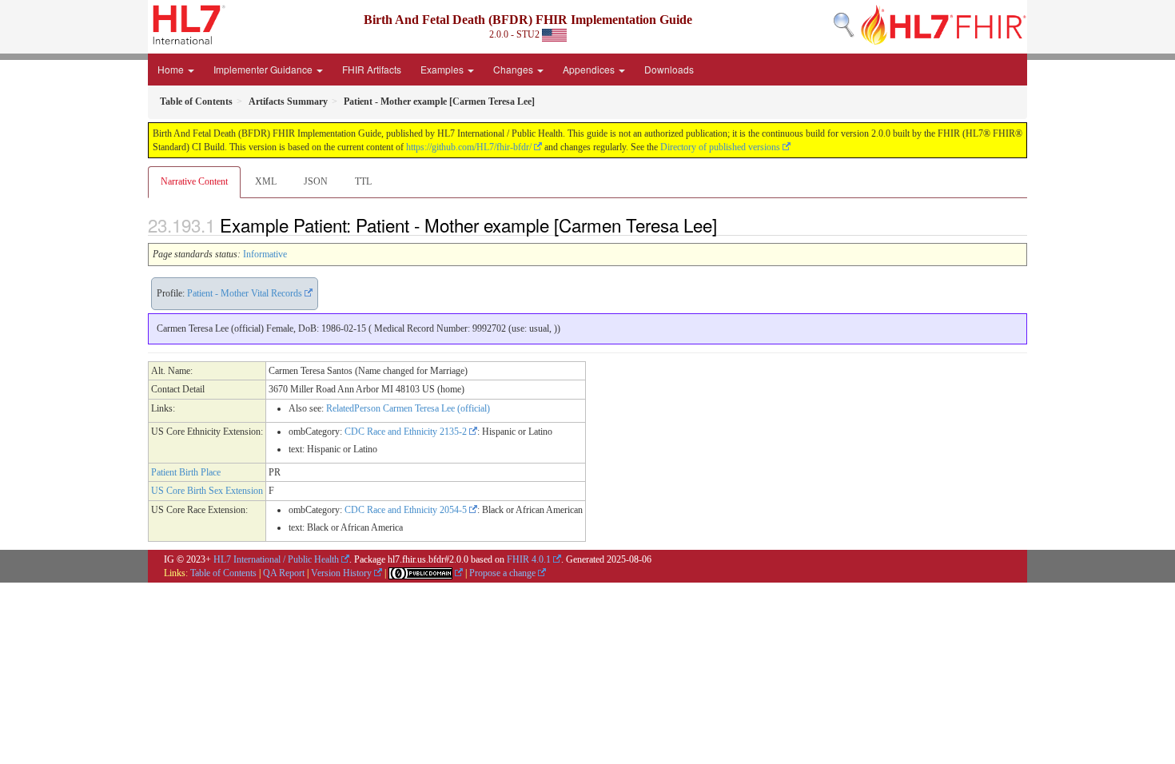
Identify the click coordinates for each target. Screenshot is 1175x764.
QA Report (284, 573)
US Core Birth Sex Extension (207, 490)
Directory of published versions (720, 147)
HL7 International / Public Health (276, 559)
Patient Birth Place (186, 472)
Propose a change (502, 573)
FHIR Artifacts (371, 69)
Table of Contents (223, 573)
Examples (443, 69)
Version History (341, 573)
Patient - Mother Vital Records (244, 293)
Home (171, 69)
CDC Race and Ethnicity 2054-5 (406, 509)
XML (266, 181)
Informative (265, 254)
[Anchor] (726, 224)
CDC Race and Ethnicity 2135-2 (406, 431)
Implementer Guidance (264, 69)
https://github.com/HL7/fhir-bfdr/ (469, 147)
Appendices (590, 69)
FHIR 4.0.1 (529, 559)
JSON (316, 181)
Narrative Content (194, 181)
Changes (514, 69)
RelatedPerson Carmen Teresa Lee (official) (408, 408)
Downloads (669, 69)
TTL (363, 181)
